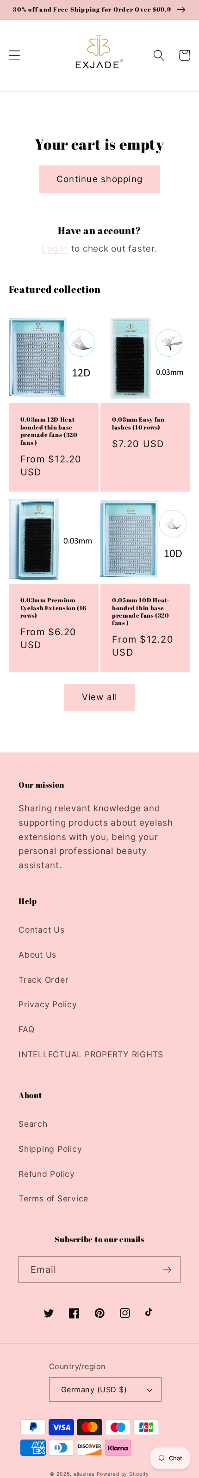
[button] (14, 55)
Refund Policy (47, 1174)
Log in (55, 248)
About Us (37, 955)
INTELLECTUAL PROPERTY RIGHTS (91, 1054)
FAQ (26, 1029)
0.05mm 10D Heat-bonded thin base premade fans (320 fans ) (141, 612)
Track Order (43, 980)
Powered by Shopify (123, 1474)
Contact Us (42, 930)
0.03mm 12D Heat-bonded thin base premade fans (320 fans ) (49, 431)
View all (100, 697)
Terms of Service (53, 1198)
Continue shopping (99, 179)
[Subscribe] (167, 1269)
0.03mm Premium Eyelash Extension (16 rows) (53, 608)
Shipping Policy (50, 1149)
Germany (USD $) (94, 1389)
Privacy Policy (48, 1004)
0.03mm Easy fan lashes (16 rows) (138, 423)
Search (33, 1124)
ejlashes (84, 1474)
